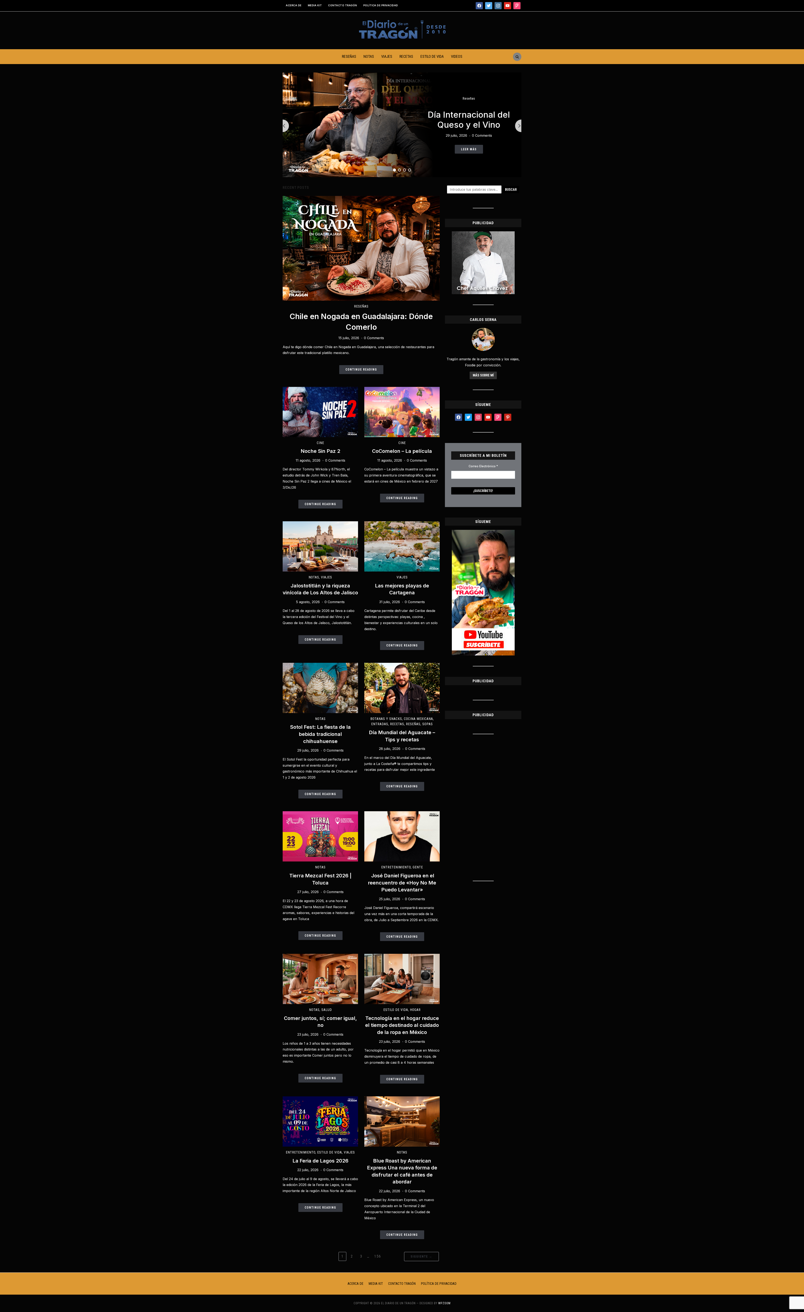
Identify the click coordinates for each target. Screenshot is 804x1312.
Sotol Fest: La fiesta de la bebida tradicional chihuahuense (320, 734)
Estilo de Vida (432, 56)
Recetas (406, 56)
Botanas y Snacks (386, 719)
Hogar (415, 1010)
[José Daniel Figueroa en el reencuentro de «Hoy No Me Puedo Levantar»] (402, 814)
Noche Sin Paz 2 (320, 451)
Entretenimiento (396, 867)
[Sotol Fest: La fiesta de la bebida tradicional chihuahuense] (320, 665)
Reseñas (349, 56)
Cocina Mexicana (418, 719)
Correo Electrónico (483, 466)
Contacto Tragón (342, 5)
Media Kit (315, 5)
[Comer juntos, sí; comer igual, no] (320, 956)
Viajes (386, 56)
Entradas (379, 724)
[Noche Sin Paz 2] (320, 389)
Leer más (469, 149)
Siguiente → (421, 1256)
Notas (368, 56)
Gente (418, 867)
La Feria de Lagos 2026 (320, 1161)
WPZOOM (444, 1303)
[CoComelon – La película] (402, 389)
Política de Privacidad (380, 5)
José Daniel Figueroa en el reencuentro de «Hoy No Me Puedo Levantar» (402, 883)
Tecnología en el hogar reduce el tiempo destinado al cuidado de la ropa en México (402, 1025)
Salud (326, 1010)
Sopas (427, 724)
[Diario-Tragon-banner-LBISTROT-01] (483, 234)
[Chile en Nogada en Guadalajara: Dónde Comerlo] (361, 198)
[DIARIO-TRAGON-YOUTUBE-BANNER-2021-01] (483, 532)
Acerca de (294, 5)
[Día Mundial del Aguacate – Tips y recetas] (402, 665)
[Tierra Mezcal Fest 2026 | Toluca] (320, 814)
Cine (320, 443)
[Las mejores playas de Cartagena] (402, 524)
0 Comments (482, 135)
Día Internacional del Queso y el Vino (469, 119)
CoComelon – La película (402, 451)
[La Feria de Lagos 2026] (320, 1099)
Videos (456, 56)
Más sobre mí (483, 375)
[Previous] (282, 126)
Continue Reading (361, 369)
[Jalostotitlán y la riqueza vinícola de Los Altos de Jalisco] (320, 524)
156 (377, 1256)
